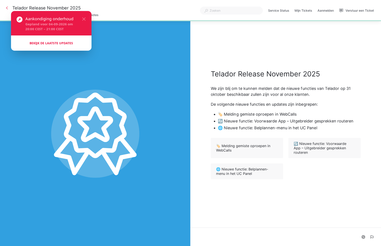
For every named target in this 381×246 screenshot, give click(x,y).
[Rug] (7, 8)
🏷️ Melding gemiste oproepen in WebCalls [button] (243, 148)
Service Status (278, 11)
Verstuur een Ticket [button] (360, 10)
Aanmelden (326, 11)
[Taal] (363, 237)
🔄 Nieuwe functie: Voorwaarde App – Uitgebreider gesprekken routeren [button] (320, 148)
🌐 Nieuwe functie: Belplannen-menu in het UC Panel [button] (242, 171)
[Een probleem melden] (372, 237)
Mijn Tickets (303, 11)
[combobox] (231, 11)
